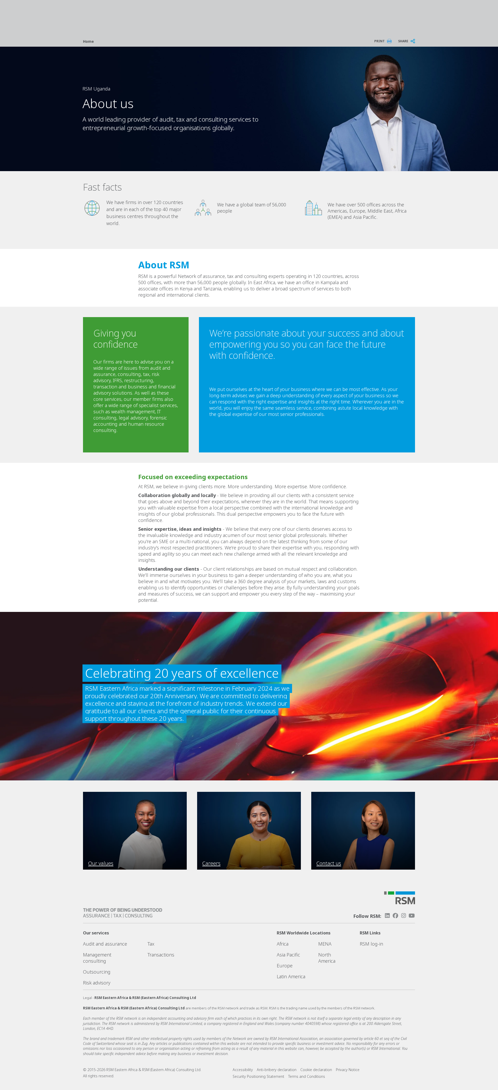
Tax (151, 944)
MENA (324, 944)
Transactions (161, 955)
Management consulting (97, 958)
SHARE (403, 41)
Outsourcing (96, 972)
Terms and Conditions (306, 1076)
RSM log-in (371, 944)
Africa (282, 944)
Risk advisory (96, 983)
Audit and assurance (105, 944)
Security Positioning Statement (258, 1076)
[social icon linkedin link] (387, 915)
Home (88, 41)
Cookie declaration (316, 1069)
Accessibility (243, 1069)
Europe (285, 965)
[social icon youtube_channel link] (411, 915)
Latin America (291, 976)
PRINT (379, 41)
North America (326, 958)
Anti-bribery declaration (276, 1069)
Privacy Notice (347, 1069)
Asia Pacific (288, 955)
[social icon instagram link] (403, 915)
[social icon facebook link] (395, 915)
